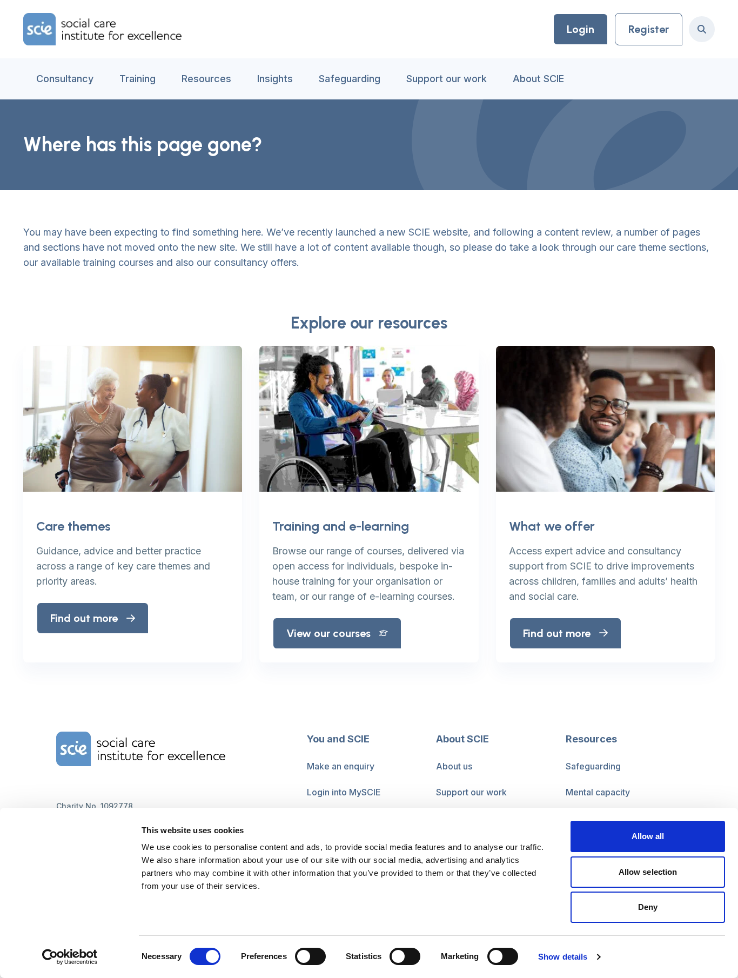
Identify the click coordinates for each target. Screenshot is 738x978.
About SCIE (538, 78)
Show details (562, 956)
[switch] (310, 956)
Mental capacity (598, 792)
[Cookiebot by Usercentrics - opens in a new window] (70, 957)
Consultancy (64, 78)
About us (454, 766)
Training (137, 78)
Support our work (446, 78)
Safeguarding (349, 78)
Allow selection (648, 871)
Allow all (648, 836)
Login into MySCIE (344, 792)
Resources (206, 78)
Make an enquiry (340, 766)
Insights (275, 78)
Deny (648, 907)
